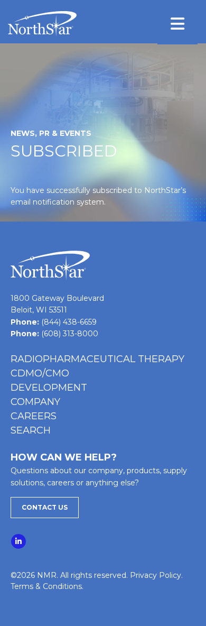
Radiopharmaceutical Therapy (97, 359)
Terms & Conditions (46, 586)
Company (35, 402)
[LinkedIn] (19, 539)
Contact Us (45, 507)
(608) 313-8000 (69, 333)
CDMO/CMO (40, 373)
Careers (34, 416)
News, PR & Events (51, 133)
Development (49, 387)
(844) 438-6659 (69, 322)
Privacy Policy (155, 575)
